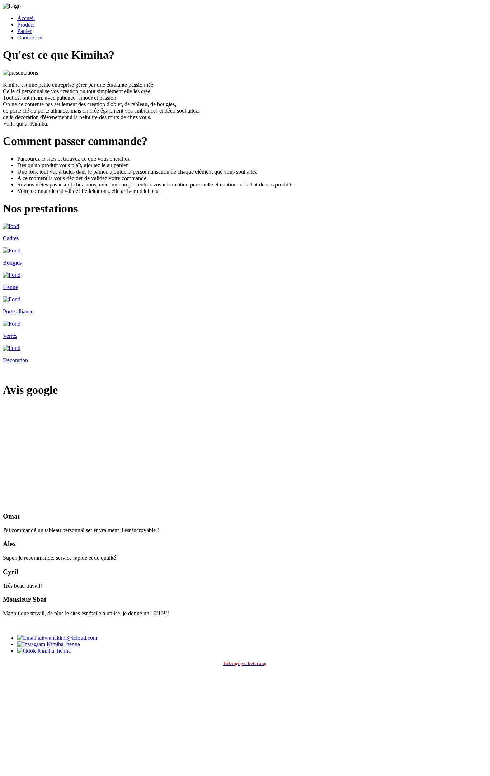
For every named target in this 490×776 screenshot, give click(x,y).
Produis (25, 25)
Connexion (29, 37)
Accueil (26, 18)
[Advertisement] (245, 454)
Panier (24, 31)
